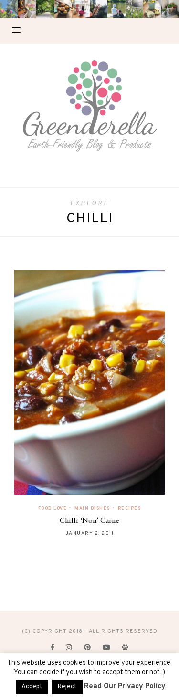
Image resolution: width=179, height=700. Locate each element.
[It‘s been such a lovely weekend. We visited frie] (63, 9)
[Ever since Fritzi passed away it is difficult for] (135, 9)
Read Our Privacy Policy (125, 686)
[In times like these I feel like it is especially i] (99, 9)
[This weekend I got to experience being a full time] (116, 9)
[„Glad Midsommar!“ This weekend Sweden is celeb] (27, 9)
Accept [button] (31, 686)
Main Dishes (92, 508)
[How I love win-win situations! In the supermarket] (152, 9)
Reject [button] (67, 686)
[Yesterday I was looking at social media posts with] (45, 9)
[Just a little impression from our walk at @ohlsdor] (9, 9)
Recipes (129, 508)
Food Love (52, 508)
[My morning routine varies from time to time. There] (81, 9)
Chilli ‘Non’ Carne (89, 521)
